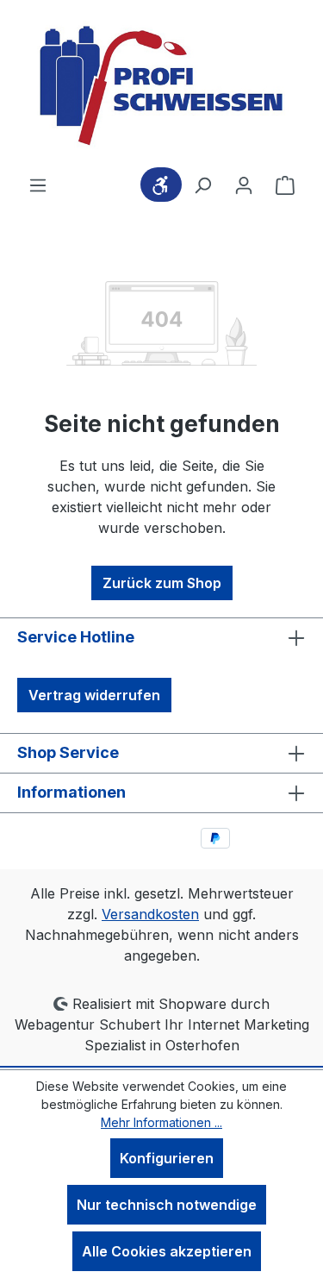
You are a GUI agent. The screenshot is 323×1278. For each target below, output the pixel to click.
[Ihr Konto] (243, 184)
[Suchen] (202, 184)
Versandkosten (150, 914)
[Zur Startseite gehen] (162, 87)
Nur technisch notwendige (167, 1204)
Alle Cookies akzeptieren (167, 1251)
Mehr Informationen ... (161, 1122)
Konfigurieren (167, 1158)
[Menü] (38, 184)
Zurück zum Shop (161, 583)
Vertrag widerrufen (94, 695)
